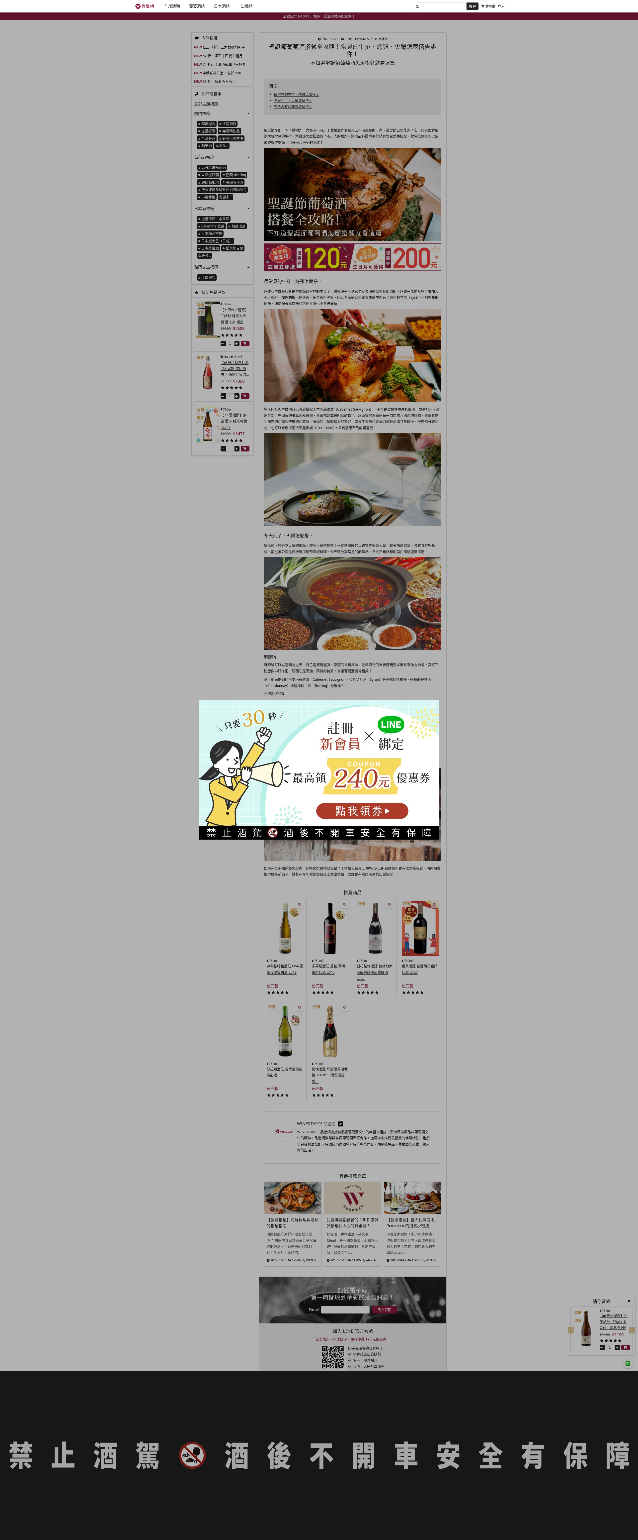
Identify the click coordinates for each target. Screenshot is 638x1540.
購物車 (490, 6)
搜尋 (472, 6)
